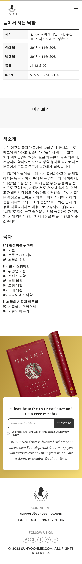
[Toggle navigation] (65, 10)
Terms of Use (26, 520)
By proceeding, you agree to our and (40, 433)
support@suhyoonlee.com (41, 513)
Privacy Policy (53, 520)
